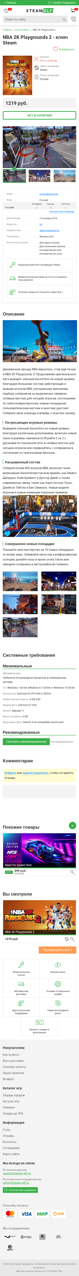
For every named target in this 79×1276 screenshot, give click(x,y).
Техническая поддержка (22, 1190)
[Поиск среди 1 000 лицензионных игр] (64, 19)
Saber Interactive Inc (50, 230)
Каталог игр (11, 1101)
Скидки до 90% (13, 1113)
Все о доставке (13, 1061)
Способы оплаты (14, 1067)
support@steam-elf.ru (17, 1173)
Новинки (9, 1107)
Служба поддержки (64, 2)
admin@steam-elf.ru (16, 1183)
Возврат (8, 1079)
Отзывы (8, 1136)
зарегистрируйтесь (35, 773)
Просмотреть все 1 (57, 950)
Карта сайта (11, 1154)
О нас (6, 1129)
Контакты (9, 1142)
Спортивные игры (49, 194)
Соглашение (11, 1148)
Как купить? (11, 1054)
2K (41, 224)
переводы (61, 211)
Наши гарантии (13, 1073)
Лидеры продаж (14, 1095)
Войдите (10, 773)
